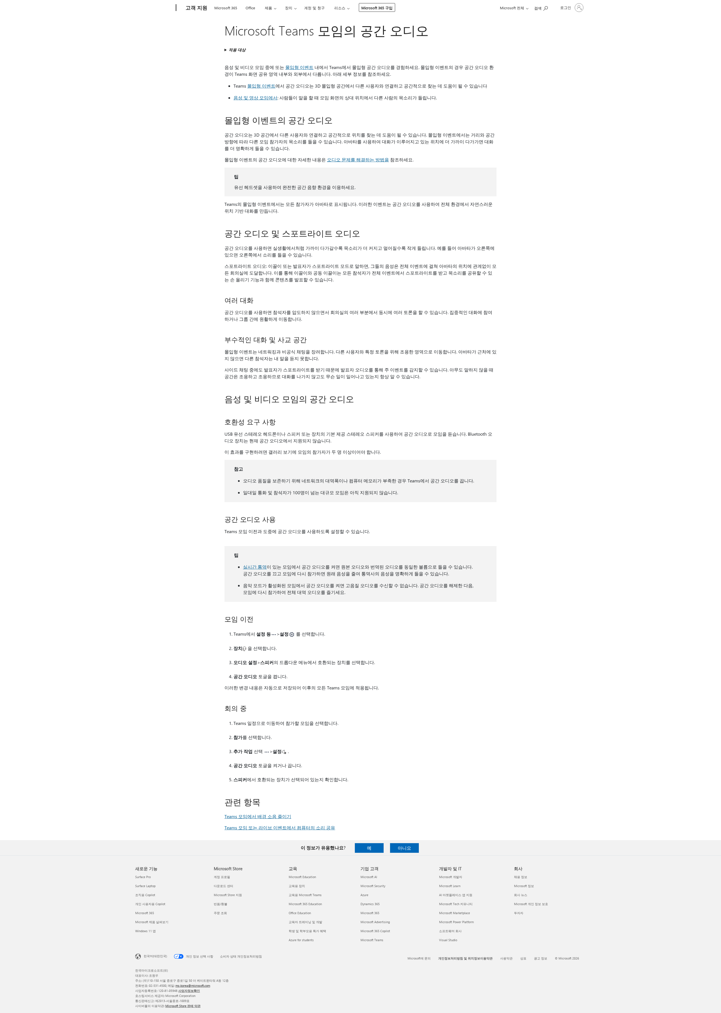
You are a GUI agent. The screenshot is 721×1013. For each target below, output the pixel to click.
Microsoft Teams (371, 940)
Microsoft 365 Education (305, 904)
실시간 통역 (255, 567)
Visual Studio (448, 940)
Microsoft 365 (225, 7)
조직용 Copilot (145, 895)
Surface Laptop (145, 886)
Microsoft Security (372, 886)
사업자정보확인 (189, 990)
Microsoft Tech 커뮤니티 (456, 904)
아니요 (404, 848)
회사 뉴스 (520, 895)
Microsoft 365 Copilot (375, 931)
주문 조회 (220, 913)
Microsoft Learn (449, 886)
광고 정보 (540, 958)
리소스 (339, 7)
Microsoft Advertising (375, 922)
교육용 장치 (297, 886)
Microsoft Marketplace (454, 913)
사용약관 (506, 958)
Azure (364, 895)
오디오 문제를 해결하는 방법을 (358, 159)
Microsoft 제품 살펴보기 (151, 922)
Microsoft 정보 (524, 886)
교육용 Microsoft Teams (305, 895)
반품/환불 (220, 904)
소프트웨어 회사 (450, 931)
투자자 (518, 913)
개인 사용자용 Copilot (150, 904)
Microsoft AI (368, 877)
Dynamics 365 (370, 904)
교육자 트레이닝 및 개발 (305, 922)
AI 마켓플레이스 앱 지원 (455, 895)
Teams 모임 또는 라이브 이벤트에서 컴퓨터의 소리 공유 (279, 828)
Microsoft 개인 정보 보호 (531, 904)
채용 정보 (520, 877)
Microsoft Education (302, 877)
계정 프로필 (222, 877)
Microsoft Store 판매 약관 (183, 1006)
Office (250, 7)
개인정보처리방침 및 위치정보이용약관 (465, 958)
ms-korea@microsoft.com (192, 985)
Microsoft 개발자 (450, 877)
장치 (288, 7)
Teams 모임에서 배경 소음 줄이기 (257, 816)
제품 (268, 7)
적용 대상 (237, 49)
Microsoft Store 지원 (228, 895)
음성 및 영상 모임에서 (255, 98)
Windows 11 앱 (145, 931)
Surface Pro (143, 877)
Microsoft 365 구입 (377, 7)
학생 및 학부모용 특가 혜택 (307, 931)
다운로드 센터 (223, 886)
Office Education (300, 913)
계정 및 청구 (314, 7)
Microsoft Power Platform (456, 922)
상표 (523, 958)
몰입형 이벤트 (299, 67)
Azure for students (301, 940)
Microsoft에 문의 (419, 958)
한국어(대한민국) (155, 956)
